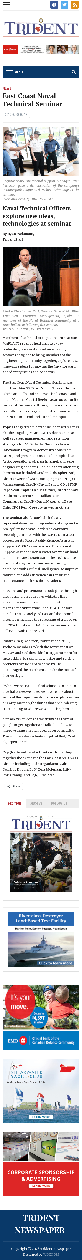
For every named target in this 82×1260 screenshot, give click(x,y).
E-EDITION (14, 803)
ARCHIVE (36, 803)
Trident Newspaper (40, 1223)
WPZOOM (51, 1254)
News (7, 88)
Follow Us (59, 803)
